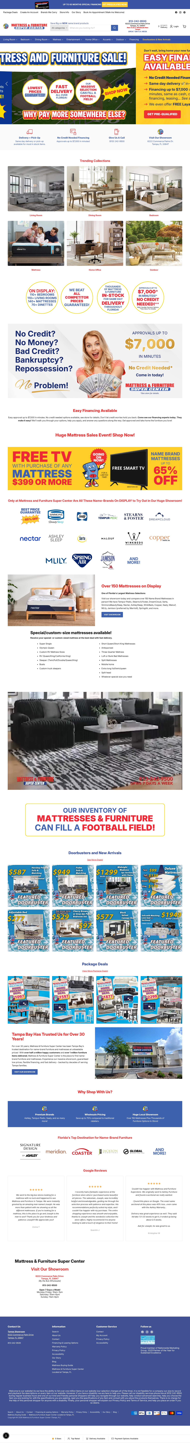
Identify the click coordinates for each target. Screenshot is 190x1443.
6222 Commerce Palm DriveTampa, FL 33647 (21, 1332)
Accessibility (58, 1352)
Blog (54, 1359)
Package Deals (10, 12)
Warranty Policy (59, 1344)
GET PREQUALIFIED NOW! (114, 4)
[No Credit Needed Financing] (73, 135)
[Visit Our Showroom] (160, 135)
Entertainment (73, 39)
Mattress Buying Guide (62, 1363)
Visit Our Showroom (24, 1070)
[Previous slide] (7, 82)
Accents (107, 39)
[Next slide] (182, 82)
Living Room (9, 39)
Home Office (91, 39)
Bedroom (25, 39)
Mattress (57, 39)
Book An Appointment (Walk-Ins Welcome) (103, 12)
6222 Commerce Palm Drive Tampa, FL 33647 (137, 24)
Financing (134, 39)
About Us (56, 1333)
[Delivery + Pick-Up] (29, 135)
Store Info (64, 12)
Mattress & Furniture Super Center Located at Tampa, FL (51, 1413)
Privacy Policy (58, 1348)
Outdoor (120, 39)
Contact (55, 1337)
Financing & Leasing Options (65, 1341)
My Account (101, 1333)
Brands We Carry (49, 12)
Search (55, 1329)
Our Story (76, 12)
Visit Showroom (112, 613)
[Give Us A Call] (117, 135)
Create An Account (29, 12)
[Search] (114, 28)
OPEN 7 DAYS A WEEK (137, 32)
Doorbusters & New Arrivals (156, 39)
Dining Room (41, 39)
